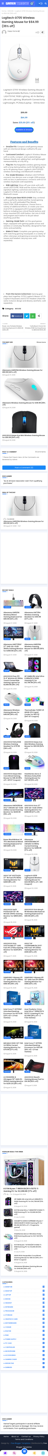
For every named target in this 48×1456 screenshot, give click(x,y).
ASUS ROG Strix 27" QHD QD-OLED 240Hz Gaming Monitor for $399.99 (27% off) (33, 809)
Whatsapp (33, 316)
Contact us (26, 1436)
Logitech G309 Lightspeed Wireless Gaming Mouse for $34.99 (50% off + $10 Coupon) (33, 880)
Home (4, 11)
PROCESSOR (24, 1311)
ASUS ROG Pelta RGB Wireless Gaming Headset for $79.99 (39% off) (12, 745)
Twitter (26, 316)
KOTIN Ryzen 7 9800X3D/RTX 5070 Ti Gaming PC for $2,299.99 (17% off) (20, 1189)
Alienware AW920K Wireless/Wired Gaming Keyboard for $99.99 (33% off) (12, 615)
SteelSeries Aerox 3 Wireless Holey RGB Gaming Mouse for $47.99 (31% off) (32, 777)
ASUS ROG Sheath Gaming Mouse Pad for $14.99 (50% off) (34, 1079)
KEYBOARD (25, 1307)
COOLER (24, 1327)
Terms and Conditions (24, 1439)
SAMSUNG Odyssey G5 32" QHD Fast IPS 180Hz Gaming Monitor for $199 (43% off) (34, 980)
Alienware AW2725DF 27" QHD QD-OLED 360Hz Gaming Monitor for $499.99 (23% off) (13, 647)
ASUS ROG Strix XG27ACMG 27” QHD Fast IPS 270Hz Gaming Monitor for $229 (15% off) (13, 947)
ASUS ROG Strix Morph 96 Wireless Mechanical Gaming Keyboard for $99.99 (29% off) (34, 912)
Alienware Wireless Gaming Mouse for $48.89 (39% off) (23, 404)
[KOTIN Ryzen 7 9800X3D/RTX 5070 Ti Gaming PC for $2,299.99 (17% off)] (24, 1170)
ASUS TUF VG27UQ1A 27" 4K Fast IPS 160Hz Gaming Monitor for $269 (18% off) (12, 879)
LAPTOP (25, 1295)
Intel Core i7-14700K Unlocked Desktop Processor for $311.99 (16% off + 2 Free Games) (33, 1047)
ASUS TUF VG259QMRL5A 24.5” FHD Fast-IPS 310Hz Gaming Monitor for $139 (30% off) (33, 947)
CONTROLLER (24, 1347)
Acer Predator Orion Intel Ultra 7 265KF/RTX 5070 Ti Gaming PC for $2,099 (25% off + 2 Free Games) (34, 1013)
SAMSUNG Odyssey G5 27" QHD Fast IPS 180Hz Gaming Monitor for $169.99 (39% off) (13, 980)
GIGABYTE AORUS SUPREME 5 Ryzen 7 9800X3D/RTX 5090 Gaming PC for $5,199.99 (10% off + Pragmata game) (28, 1224)
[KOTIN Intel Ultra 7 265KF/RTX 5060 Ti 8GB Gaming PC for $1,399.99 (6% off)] (8, 1212)
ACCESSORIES (24, 1355)
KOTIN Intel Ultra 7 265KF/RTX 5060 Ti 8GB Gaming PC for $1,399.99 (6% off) (29, 1212)
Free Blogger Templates (20, 1443)
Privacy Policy (38, 1436)
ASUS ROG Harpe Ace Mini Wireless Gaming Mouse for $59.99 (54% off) (23, 436)
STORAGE (25, 1315)
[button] (45, 3)
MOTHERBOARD (24, 1323)
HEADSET (25, 1303)
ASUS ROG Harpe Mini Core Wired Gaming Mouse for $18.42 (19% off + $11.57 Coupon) (12, 777)
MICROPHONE (24, 1351)
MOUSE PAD (24, 1363)
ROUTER (24, 1331)
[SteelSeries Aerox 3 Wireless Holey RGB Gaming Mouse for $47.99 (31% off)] (8, 1236)
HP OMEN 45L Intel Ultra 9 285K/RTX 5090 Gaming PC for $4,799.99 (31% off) (34, 679)
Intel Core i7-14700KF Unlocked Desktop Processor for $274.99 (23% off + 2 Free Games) (12, 1013)
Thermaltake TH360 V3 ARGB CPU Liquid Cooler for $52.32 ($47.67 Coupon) (34, 713)
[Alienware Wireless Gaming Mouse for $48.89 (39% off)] (8, 1268)
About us (15, 1436)
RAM (24, 1335)
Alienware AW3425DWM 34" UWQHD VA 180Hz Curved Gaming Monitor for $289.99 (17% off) (32, 844)
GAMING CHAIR (24, 1359)
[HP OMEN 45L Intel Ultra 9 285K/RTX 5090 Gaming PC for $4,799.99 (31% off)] (8, 1201)
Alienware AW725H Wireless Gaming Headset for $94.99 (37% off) (32, 615)
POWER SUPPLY (24, 1339)
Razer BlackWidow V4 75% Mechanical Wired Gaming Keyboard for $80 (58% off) (13, 842)
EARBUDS (24, 1367)
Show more (41, 342)
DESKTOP (25, 1291)
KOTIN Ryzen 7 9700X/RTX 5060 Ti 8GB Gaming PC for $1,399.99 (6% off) (27, 1247)
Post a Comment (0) (24, 467)
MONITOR (25, 1287)
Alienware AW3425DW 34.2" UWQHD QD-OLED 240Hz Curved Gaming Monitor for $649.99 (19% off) (13, 810)
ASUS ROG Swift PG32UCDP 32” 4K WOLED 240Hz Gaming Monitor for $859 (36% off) (12, 913)
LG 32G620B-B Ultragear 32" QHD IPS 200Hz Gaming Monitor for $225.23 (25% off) (13, 1080)
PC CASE (24, 1343)
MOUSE (10, 11)
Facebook (18, 316)
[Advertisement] (24, 265)
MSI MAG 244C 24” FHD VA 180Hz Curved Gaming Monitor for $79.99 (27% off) (13, 1046)
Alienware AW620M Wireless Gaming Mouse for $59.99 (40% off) (22, 371)
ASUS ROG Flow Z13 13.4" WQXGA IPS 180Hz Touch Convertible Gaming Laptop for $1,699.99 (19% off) (13, 680)
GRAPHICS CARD (24, 1319)
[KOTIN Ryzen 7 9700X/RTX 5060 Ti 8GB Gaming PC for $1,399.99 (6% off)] (8, 1247)
